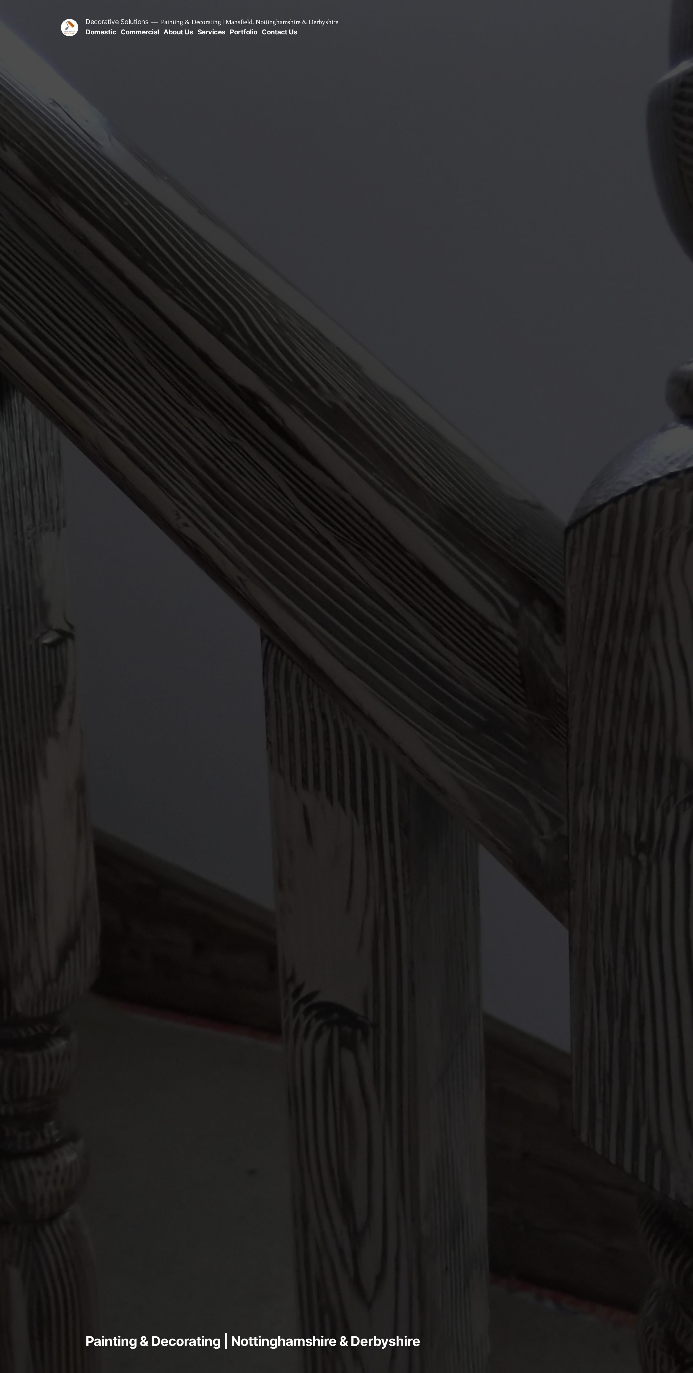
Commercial (140, 32)
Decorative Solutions (117, 22)
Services (211, 32)
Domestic (101, 32)
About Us (178, 32)
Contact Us (279, 32)
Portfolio (243, 32)
